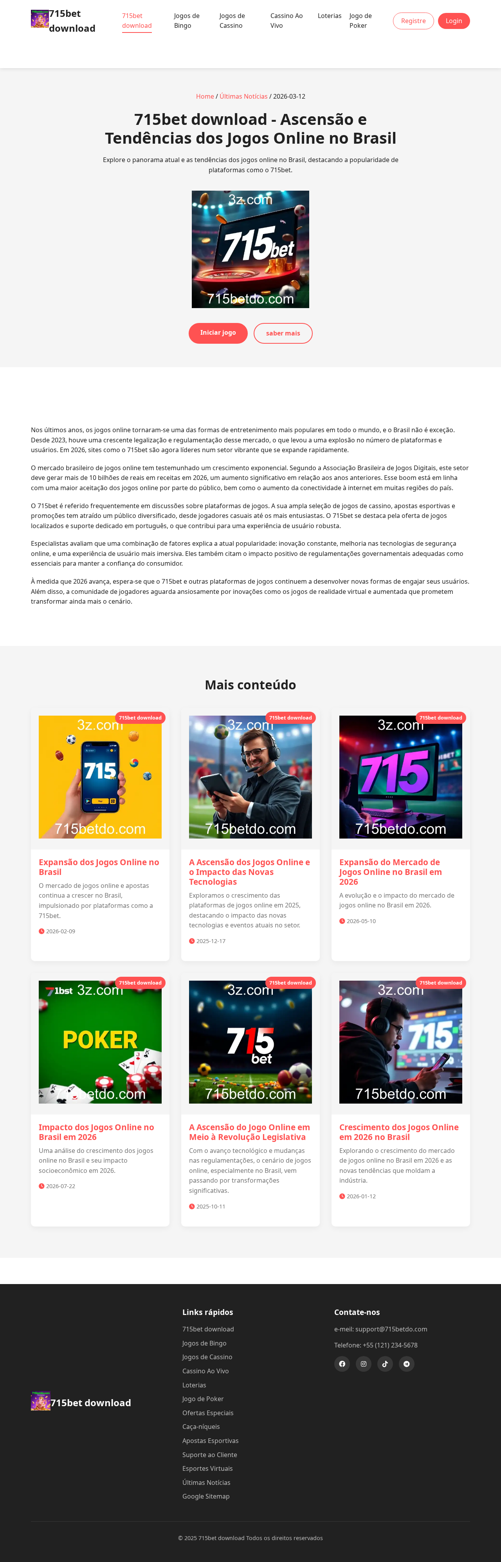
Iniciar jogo (218, 332)
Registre (413, 20)
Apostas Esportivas (210, 1440)
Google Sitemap (206, 1496)
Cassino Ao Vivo (286, 20)
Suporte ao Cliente (209, 1454)
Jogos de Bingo (187, 20)
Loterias (330, 15)
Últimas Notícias (244, 96)
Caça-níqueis (201, 1426)
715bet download (137, 20)
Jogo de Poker (361, 20)
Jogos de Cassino (232, 20)
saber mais (283, 333)
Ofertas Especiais (208, 1413)
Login (454, 20)
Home (205, 96)
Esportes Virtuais (207, 1468)
